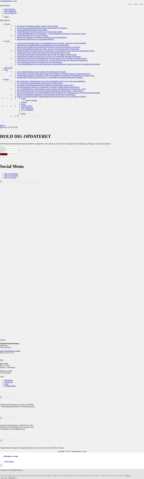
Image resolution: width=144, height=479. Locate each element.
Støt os (6, 79)
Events (130, 4)
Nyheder (136, 4)
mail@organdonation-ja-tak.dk (10, 351)
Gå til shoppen (9, 461)
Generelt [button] (7, 24)
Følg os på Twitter (10, 177)
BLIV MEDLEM (10, 11)
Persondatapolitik (10, 386)
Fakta (6, 70)
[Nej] (17, 478)
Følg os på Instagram (11, 176)
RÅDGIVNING (9, 9)
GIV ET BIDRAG (10, 13)
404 (1, 127)
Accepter (127, 475)
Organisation (8, 380)
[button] (5, 6)
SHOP (6, 17)
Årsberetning (8, 382)
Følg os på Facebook (11, 174)
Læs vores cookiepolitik (8, 478)
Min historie (8, 68)
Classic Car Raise (31, 100)
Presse (141, 4)
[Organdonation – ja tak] (8, 1)
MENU (2, 125)
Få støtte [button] (7, 41)
